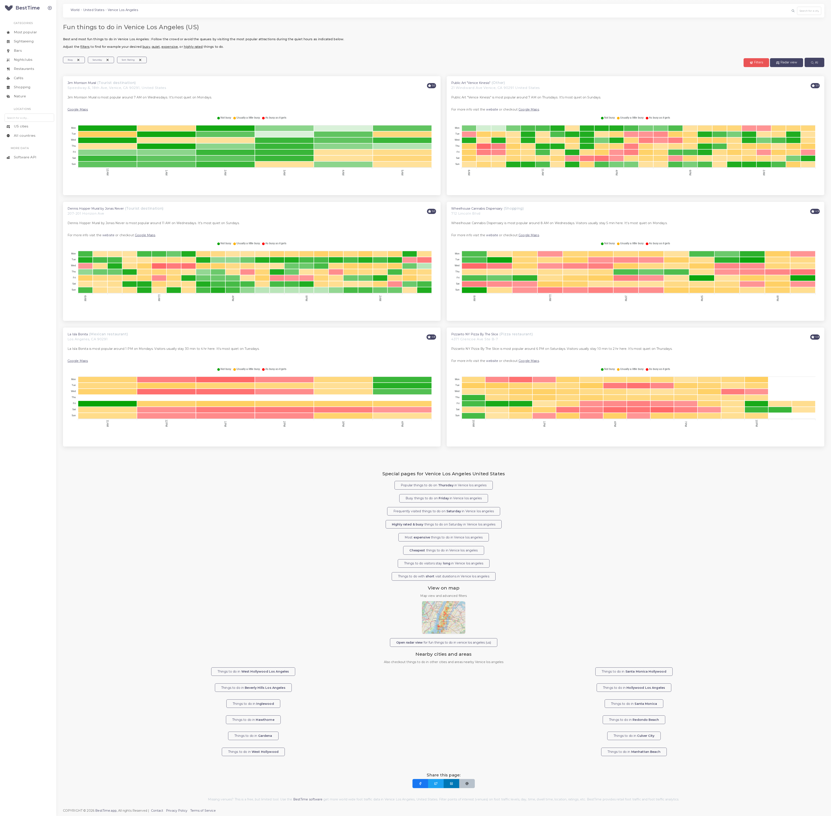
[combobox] (809, 11)
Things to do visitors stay (443, 563)
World (75, 10)
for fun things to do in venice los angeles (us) (443, 642)
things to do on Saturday (443, 524)
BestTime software (307, 799)
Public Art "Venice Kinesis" (470, 82)
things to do (443, 550)
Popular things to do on (443, 485)
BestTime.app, (106, 811)
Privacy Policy (176, 811)
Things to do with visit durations (443, 576)
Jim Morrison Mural (82, 82)
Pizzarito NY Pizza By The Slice (474, 334)
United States (93, 10)
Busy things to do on (444, 498)
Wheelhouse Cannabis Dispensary (476, 208)
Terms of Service (203, 811)
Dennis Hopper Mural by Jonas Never (96, 208)
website (492, 109)
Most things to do (444, 537)
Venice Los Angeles (123, 10)
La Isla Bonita (78, 334)
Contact (157, 811)
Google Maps (78, 109)
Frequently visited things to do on (443, 511)
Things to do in (253, 671)
